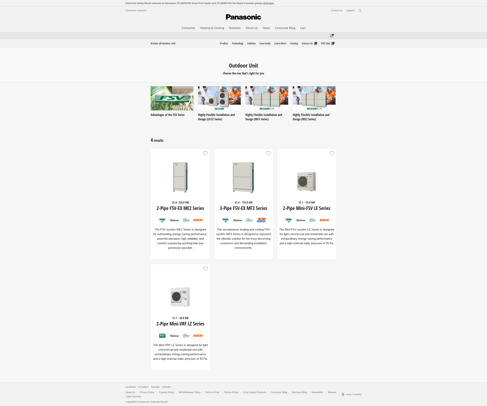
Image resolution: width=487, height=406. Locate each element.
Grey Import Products (254, 392)
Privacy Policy (147, 392)
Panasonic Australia (136, 10)
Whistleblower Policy (190, 392)
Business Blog (299, 392)
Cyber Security (133, 396)
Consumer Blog (279, 392)
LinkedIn (166, 386)
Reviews (332, 392)
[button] (205, 153)
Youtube (155, 386)
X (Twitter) (143, 386)
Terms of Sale (231, 392)
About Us (130, 392)
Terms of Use (212, 392)
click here (268, 3)
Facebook (131, 386)
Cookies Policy (166, 392)
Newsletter (317, 392)
